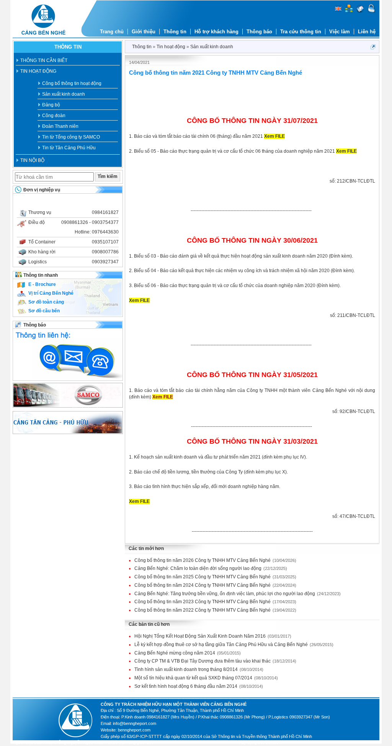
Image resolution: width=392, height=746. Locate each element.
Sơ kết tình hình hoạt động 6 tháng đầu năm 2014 (198, 686)
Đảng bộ (51, 105)
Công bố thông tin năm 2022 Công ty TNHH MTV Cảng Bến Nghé (215, 610)
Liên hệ (367, 31)
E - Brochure (42, 284)
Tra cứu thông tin (300, 31)
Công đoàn (53, 115)
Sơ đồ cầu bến (44, 310)
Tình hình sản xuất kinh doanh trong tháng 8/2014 (198, 669)
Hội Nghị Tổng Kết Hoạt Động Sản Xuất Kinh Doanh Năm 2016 (212, 636)
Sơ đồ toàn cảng (46, 302)
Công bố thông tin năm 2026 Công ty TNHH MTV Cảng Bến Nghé (215, 560)
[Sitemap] (349, 11)
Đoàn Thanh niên (60, 126)
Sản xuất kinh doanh (63, 94)
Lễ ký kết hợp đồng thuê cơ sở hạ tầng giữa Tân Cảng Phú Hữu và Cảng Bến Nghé (233, 644)
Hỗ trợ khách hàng (216, 31)
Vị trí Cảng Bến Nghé (51, 293)
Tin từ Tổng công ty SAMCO (71, 137)
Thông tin (174, 31)
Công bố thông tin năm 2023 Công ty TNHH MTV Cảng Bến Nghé (215, 601)
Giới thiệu (143, 31)
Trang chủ (112, 31)
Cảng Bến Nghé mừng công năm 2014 (187, 653)
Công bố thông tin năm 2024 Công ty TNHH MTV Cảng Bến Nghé (215, 585)
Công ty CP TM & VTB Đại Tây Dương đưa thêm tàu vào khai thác (215, 661)
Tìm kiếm (108, 176)
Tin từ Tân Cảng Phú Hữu (69, 147)
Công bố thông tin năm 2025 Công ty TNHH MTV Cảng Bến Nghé (215, 576)
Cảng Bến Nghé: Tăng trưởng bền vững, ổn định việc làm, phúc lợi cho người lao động (237, 593)
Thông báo (259, 31)
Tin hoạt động (38, 71)
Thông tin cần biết (43, 60)
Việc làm (339, 31)
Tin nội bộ (32, 160)
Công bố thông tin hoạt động (71, 83)
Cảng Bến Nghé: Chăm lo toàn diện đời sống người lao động (210, 568)
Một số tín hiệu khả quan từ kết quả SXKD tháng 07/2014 (206, 678)
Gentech (273, 742)
